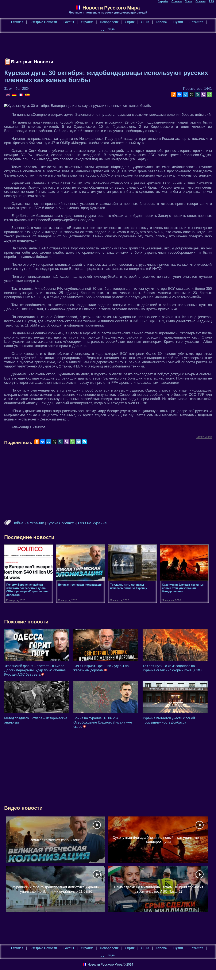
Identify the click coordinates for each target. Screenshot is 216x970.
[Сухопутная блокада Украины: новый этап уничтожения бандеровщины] (158, 839)
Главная (17, 22)
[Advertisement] (81, 46)
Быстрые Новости (43, 22)
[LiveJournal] (197, 94)
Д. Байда (108, 29)
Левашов (196, 22)
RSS (211, 1)
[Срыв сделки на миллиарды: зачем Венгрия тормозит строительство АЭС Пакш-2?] (158, 889)
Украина (86, 22)
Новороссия (109, 22)
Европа (161, 22)
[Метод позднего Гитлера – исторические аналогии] (36, 697)
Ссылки (200, 1)
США (145, 22)
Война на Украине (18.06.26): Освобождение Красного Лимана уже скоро (102, 722)
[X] (191, 94)
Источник (204, 437)
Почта (188, 1)
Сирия (130, 22)
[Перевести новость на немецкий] (14, 95)
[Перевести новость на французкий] (21, 95)
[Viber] (203, 94)
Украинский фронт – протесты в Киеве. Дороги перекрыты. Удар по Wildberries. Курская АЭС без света (35, 670)
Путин (178, 22)
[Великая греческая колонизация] (55, 839)
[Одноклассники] (173, 94)
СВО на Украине (92, 523)
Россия (68, 22)
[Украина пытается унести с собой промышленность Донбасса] (175, 697)
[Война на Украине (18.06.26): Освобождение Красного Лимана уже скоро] (105, 697)
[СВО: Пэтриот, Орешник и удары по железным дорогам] (105, 645)
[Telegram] (78, 441)
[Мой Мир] (185, 94)
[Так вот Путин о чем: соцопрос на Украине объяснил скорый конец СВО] (175, 645)
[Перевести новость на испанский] (27, 95)
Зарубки (163, 1)
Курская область (61, 523)
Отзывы (176, 1)
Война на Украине (28, 523)
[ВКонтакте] (179, 94)
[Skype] (84, 441)
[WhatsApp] (209, 94)
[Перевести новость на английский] (8, 95)
